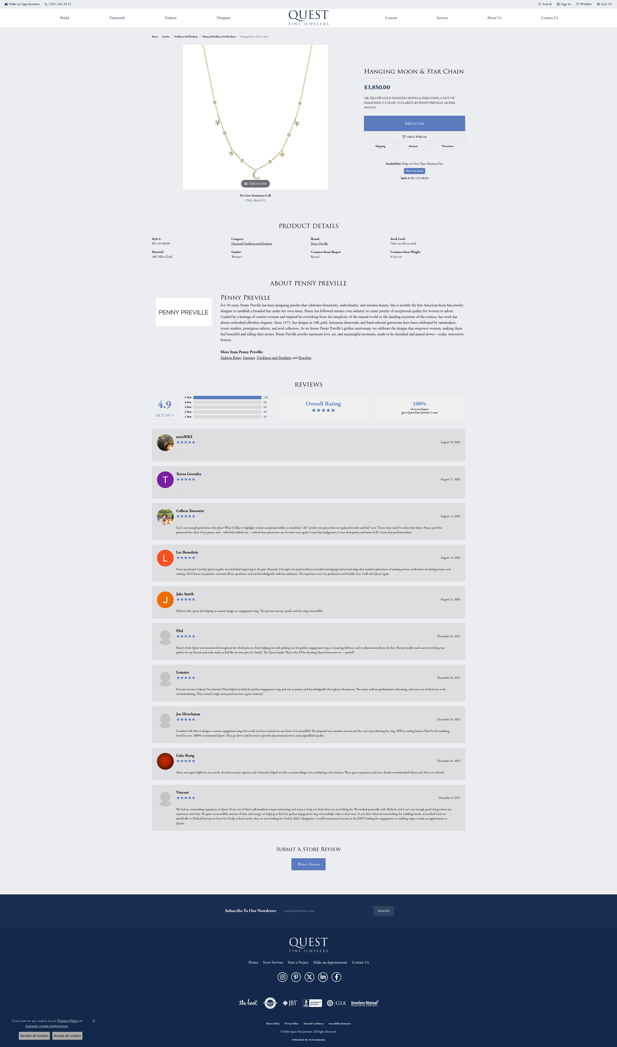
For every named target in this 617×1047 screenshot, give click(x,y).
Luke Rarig (185, 755)
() (265, 397)
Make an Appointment (330, 962)
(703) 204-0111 (255, 201)
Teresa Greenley (188, 474)
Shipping (380, 146)
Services (442, 17)
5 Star (188, 397)
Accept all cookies (67, 1036)
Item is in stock (414, 170)
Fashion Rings (231, 357)
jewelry (166, 36)
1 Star (188, 417)
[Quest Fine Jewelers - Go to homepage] (308, 944)
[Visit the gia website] (336, 1003)
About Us (494, 17)
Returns (413, 146)
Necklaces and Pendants (186, 36)
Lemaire (182, 672)
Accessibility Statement (340, 1023)
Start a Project (298, 962)
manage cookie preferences (46, 1026)
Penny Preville (319, 244)
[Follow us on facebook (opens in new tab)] (336, 977)
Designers (224, 17)
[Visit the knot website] (248, 1003)
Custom (391, 17)
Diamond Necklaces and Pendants (219, 36)
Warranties (448, 146)
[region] (255, 117)
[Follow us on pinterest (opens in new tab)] (296, 977)
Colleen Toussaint (190, 511)
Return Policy (273, 1023)
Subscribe (383, 911)
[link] (22, 4)
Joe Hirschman (188, 714)
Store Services (273, 962)
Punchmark (317, 1040)
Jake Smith (185, 594)
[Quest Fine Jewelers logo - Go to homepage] (309, 18)
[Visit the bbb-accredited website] (312, 1003)
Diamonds (117, 17)
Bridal (64, 17)
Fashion (170, 17)
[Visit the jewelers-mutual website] (365, 1003)
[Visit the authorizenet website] (270, 1003)
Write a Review (309, 864)
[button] (545, 4)
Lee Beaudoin (187, 552)
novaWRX (184, 437)
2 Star (188, 412)
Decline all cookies (34, 1036)
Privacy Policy (292, 1023)
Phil (179, 631)
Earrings (249, 357)
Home (155, 36)
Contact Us (549, 17)
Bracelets (305, 357)
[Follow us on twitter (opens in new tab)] (309, 977)
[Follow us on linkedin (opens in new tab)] (323, 977)
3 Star (188, 407)
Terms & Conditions (313, 1023)
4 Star (188, 402)
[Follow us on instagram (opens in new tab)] (282, 977)
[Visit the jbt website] (290, 1003)
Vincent (182, 792)
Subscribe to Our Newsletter (250, 910)
